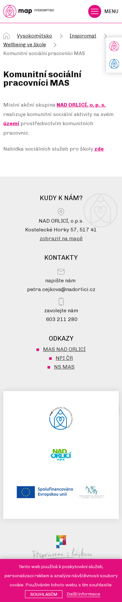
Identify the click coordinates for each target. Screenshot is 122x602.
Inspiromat (83, 36)
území (11, 123)
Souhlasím (43, 594)
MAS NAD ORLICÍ (64, 349)
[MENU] (94, 11)
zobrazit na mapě (61, 238)
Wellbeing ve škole (24, 45)
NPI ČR (64, 358)
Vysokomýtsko (34, 36)
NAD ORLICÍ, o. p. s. (81, 105)
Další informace (83, 594)
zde (99, 149)
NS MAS (64, 367)
